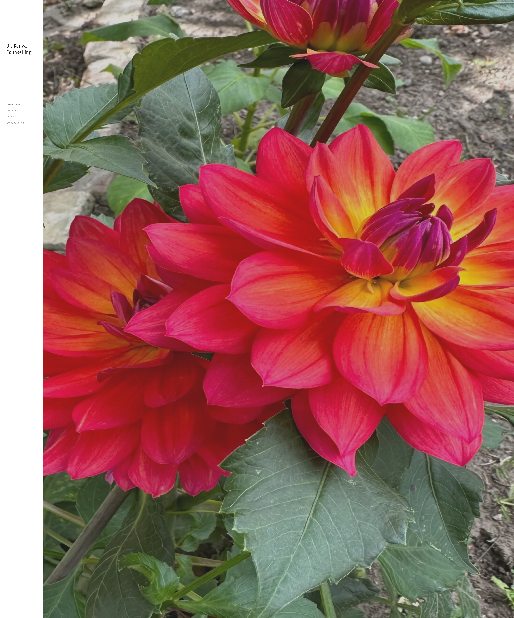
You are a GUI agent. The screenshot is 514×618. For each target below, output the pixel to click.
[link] (21, 53)
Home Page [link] (13, 104)
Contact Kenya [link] (15, 122)
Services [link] (11, 116)
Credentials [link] (13, 110)
